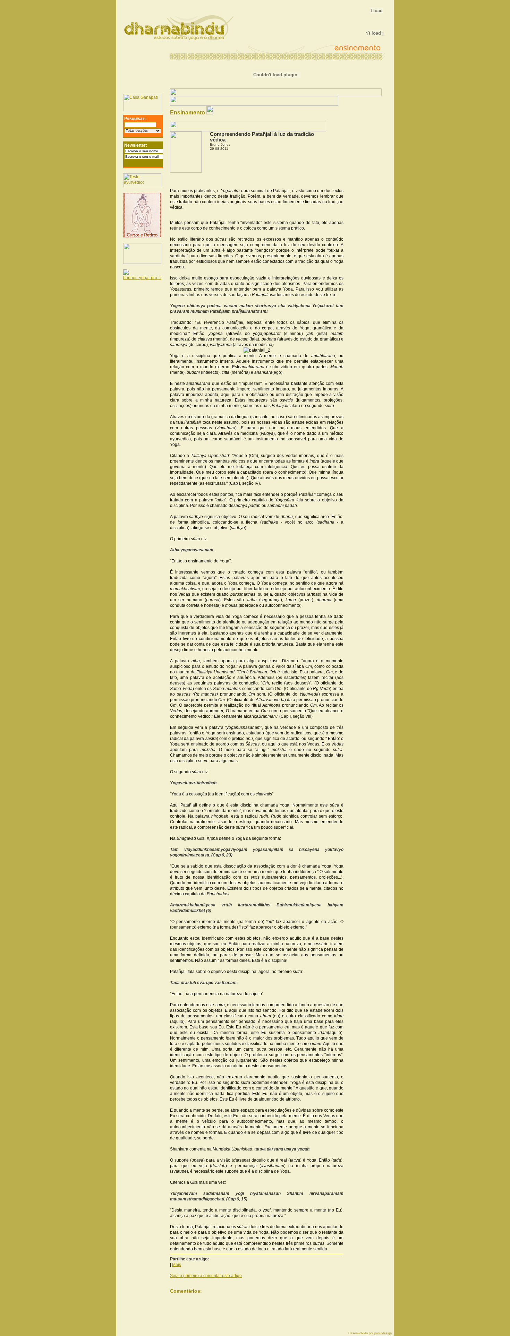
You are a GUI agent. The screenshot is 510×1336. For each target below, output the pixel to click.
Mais (176, 1264)
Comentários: (186, 1291)
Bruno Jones (220, 144)
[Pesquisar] (159, 125)
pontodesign (383, 1333)
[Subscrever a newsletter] (160, 163)
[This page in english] (373, 99)
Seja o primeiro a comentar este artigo (206, 1275)
